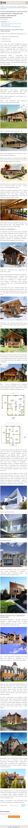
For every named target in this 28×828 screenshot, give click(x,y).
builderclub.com (3, 2)
